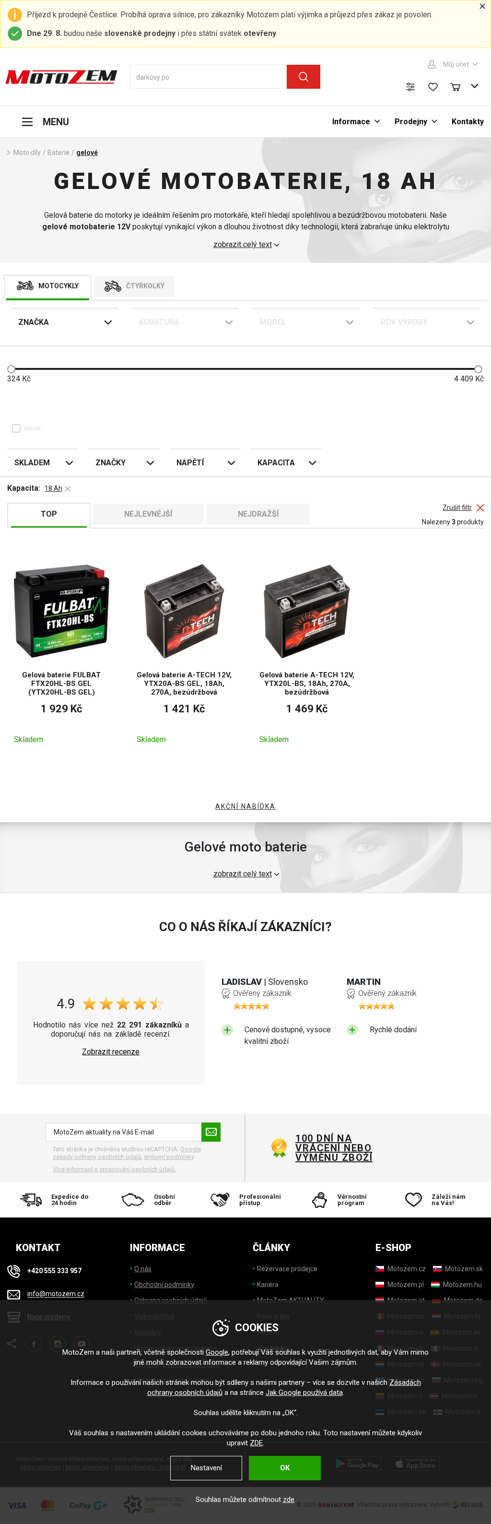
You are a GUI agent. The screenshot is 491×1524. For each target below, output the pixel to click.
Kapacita (276, 462)
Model (273, 322)
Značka (33, 322)
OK (285, 1468)
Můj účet (456, 64)
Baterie (58, 152)
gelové (87, 152)
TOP (49, 514)
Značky (110, 462)
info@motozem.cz (55, 1294)
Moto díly (27, 152)
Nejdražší (258, 514)
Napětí (190, 462)
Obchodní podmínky (164, 1284)
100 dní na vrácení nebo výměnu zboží (334, 1148)
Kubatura (159, 322)
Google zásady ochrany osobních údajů (127, 1153)
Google (217, 1352)
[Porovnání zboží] (410, 87)
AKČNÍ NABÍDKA (245, 806)
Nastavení (206, 1468)
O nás (143, 1269)
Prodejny (411, 121)
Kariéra (268, 1284)
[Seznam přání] (433, 87)
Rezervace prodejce (287, 1269)
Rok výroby (404, 322)
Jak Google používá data (304, 1392)
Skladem (32, 462)
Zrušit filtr (457, 507)
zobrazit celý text (242, 244)
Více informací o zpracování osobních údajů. (114, 1169)
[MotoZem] (61, 76)
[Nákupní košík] (459, 86)
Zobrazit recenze (111, 1052)
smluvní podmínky (169, 1156)
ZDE (256, 1443)
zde (288, 1499)
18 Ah (53, 488)
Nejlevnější (148, 514)
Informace (351, 121)
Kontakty (468, 121)
